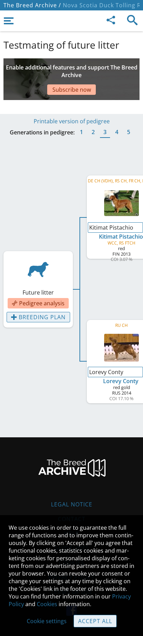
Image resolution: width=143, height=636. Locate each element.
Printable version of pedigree (72, 121)
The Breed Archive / (32, 5)
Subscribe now (71, 89)
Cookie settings (47, 621)
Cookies (47, 604)
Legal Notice (71, 504)
